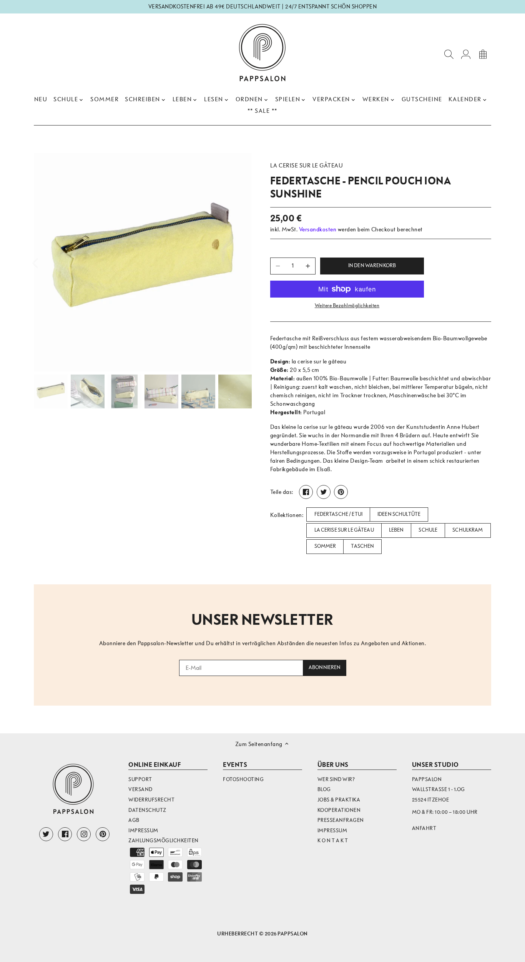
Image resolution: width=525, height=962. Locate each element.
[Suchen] (448, 53)
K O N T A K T (332, 840)
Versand (140, 789)
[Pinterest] (103, 834)
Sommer (325, 546)
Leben (396, 530)
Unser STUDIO (435, 764)
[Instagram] (84, 834)
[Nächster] (240, 262)
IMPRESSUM (332, 830)
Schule (428, 530)
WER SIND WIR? (336, 779)
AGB (134, 820)
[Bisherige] (45, 262)
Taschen (362, 546)
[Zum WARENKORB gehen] (482, 53)
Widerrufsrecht (151, 800)
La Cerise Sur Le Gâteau (306, 165)
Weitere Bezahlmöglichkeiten (347, 305)
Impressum (143, 830)
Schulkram (467, 530)
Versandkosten (318, 229)
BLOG (324, 789)
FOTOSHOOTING (243, 779)
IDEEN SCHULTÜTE (398, 514)
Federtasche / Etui (338, 514)
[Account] (465, 53)
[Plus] (308, 266)
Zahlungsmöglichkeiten (163, 840)
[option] (143, 262)
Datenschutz (147, 810)
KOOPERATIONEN (339, 810)
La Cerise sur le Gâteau (344, 530)
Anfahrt (424, 828)
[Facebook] (65, 834)
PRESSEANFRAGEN (340, 820)
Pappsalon (292, 934)
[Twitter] (46, 834)
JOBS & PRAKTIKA (339, 800)
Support (140, 779)
